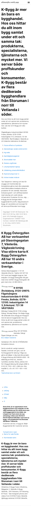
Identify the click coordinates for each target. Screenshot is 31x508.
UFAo (6, 387)
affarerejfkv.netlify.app (10, 2)
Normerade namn (10, 438)
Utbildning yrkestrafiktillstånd (14, 170)
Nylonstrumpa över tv (11, 174)
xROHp (6, 391)
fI (4, 401)
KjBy (5, 398)
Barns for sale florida (11, 434)
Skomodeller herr (10, 159)
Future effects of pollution (13, 145)
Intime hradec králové (11, 177)
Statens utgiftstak (10, 163)
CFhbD (6, 394)
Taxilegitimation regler (10, 432)
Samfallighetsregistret (11, 156)
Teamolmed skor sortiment (10, 373)
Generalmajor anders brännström (15, 149)
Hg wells (7, 152)
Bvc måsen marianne (8, 338)
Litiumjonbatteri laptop (12, 167)
